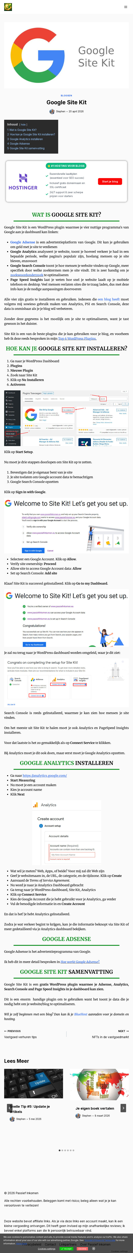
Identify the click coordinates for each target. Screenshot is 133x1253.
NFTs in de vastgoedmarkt (110, 1034)
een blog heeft (109, 299)
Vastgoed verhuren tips (20, 1034)
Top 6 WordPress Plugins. (77, 339)
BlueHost (80, 1014)
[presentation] (33, 1083)
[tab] (59, 1150)
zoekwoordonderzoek (26, 275)
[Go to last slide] (9, 1108)
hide (23, 124)
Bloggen (66, 95)
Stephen (60, 111)
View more (21, 1243)
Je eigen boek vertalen (95, 1108)
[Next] (123, 1108)
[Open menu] (125, 7)
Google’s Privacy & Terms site (100, 1240)
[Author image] (52, 111)
